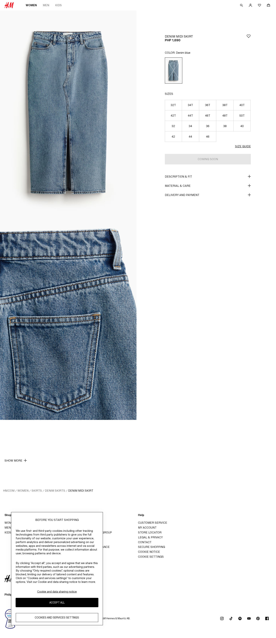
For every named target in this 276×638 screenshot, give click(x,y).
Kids (58, 5)
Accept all (57, 602)
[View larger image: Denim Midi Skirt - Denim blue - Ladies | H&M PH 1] (68, 113)
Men (46, 5)
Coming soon (208, 159)
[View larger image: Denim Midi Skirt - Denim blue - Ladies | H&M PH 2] (68, 317)
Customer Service (152, 522)
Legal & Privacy (150, 537)
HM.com (8, 490)
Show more (13, 460)
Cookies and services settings (57, 617)
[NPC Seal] (10, 618)
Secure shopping (151, 546)
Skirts (37, 490)
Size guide (243, 146)
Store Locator (149, 532)
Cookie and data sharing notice (57, 591)
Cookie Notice (149, 551)
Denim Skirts (55, 490)
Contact (145, 542)
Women (31, 5)
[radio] (173, 70)
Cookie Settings (151, 556)
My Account (147, 527)
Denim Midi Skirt (80, 490)
